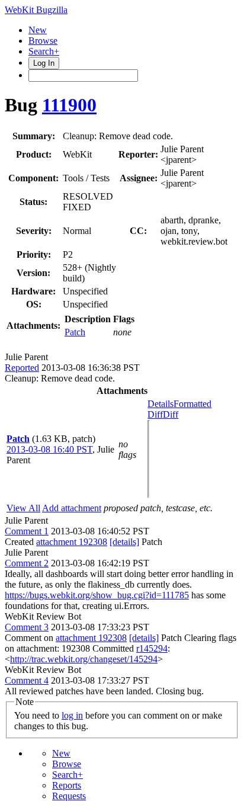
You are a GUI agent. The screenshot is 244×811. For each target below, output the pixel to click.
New (37, 30)
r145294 (152, 648)
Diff (170, 414)
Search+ (43, 51)
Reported (22, 368)
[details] (124, 542)
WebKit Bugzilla (36, 10)
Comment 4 (27, 680)
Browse (42, 41)
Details (160, 404)
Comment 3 (27, 627)
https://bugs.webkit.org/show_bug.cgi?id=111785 (97, 595)
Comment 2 (27, 563)
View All (23, 508)
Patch (75, 332)
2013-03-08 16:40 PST (49, 449)
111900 (69, 105)
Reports (66, 785)
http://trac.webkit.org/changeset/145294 (84, 659)
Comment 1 (27, 531)
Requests (69, 796)
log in (72, 715)
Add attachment (71, 508)
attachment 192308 (71, 542)
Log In (43, 63)
